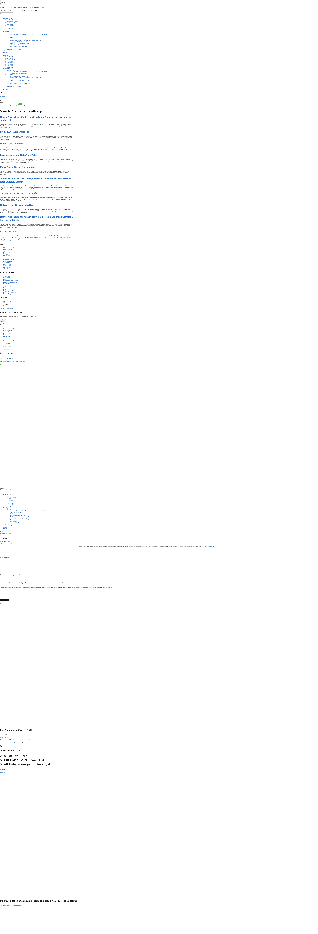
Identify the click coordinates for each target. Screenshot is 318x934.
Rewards (5, 52)
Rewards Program (8, 283)
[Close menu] (0, 1)
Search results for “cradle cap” (12, 105)
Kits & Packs (10, 28)
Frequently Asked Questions (14, 49)
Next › (10, 240)
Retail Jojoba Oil (11, 22)
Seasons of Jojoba (9, 231)
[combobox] (8, 490)
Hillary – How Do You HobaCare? (17, 205)
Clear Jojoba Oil (11, 27)
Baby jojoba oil (7, 252)
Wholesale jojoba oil (8, 248)
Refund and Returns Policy (10, 282)
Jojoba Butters (10, 24)
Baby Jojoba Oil (11, 25)
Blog (8, 48)
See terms (212, 546)
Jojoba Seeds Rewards (8, 742)
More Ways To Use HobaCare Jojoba (19, 193)
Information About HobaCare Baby (19, 39)
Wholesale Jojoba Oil (12, 21)
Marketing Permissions (6, 572)
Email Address (4, 558)
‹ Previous (2, 240)
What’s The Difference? (12, 143)
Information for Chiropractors (17, 45)
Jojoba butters (7, 251)
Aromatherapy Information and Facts (19, 43)
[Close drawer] (0, 4)
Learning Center (7, 31)
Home (1, 105)
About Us (5, 51)
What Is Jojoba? (11, 33)
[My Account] (1, 99)
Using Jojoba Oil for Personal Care (19, 42)
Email (1, 319)
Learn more (90, 587)
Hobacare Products (8, 18)
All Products (10, 19)
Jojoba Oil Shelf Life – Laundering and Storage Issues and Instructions (28, 34)
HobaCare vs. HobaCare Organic (18, 36)
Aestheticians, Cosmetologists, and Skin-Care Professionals (25, 40)
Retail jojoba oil (7, 249)
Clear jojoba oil (7, 254)
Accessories (10, 30)
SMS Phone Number (5, 541)
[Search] (0, 535)
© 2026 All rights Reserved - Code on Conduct (12, 361)
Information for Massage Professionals (20, 46)
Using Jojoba (10, 37)
